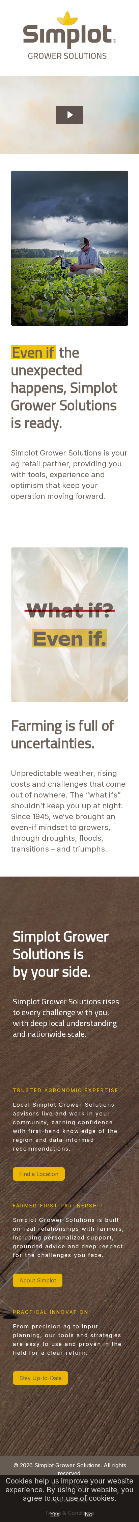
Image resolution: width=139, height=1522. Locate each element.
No (88, 1514)
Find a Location (38, 1174)
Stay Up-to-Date (40, 1378)
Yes (54, 1514)
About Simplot (37, 1280)
